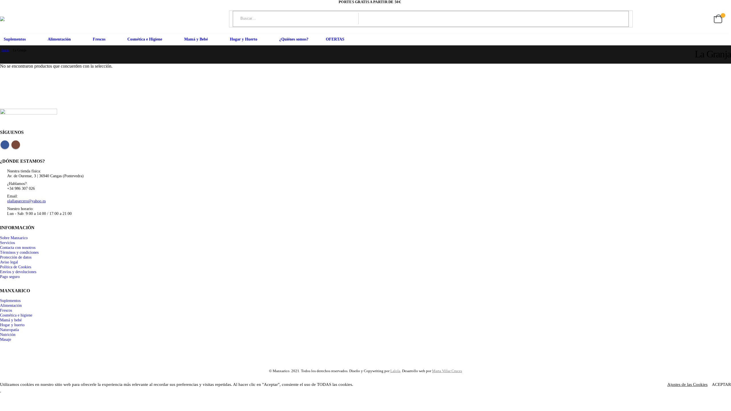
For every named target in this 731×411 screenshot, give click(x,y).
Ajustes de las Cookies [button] (687, 384)
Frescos (99, 39)
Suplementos (15, 39)
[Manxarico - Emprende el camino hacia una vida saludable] (12, 19)
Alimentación (59, 39)
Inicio (5, 50)
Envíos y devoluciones (18, 271)
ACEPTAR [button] (721, 384)
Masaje (5, 339)
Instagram (15, 144)
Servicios (7, 242)
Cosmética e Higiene (144, 39)
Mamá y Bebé (196, 39)
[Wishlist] (704, 19)
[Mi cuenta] (691, 19)
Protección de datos (15, 257)
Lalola (395, 371)
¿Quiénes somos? (293, 39)
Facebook (5, 144)
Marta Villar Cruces (447, 371)
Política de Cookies (15, 267)
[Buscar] (593, 18)
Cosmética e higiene (16, 315)
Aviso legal (9, 262)
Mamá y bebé (11, 320)
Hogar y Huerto (243, 39)
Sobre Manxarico (14, 237)
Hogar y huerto (12, 325)
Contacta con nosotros (17, 247)
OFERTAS (335, 39)
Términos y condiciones (19, 252)
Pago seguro (10, 276)
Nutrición (7, 334)
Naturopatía (9, 329)
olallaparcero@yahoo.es (26, 201)
